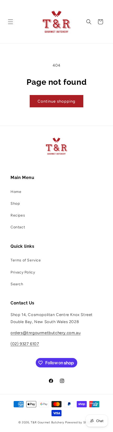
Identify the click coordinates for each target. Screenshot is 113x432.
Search (17, 284)
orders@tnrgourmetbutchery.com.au (45, 332)
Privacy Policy (23, 272)
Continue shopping (56, 101)
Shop (15, 203)
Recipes (18, 215)
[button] (10, 22)
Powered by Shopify (80, 422)
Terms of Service (26, 260)
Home (16, 191)
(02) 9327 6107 (25, 343)
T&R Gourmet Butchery (47, 422)
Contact (18, 227)
